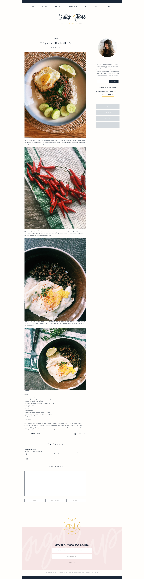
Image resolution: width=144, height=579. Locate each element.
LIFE (86, 6)
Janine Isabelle (95, 572)
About (97, 6)
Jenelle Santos (73, 572)
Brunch (55, 38)
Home (32, 6)
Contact (110, 6)
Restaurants (72, 6)
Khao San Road (50, 230)
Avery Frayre (28, 449)
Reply (26, 459)
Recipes (45, 6)
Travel (57, 6)
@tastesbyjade (108, 94)
